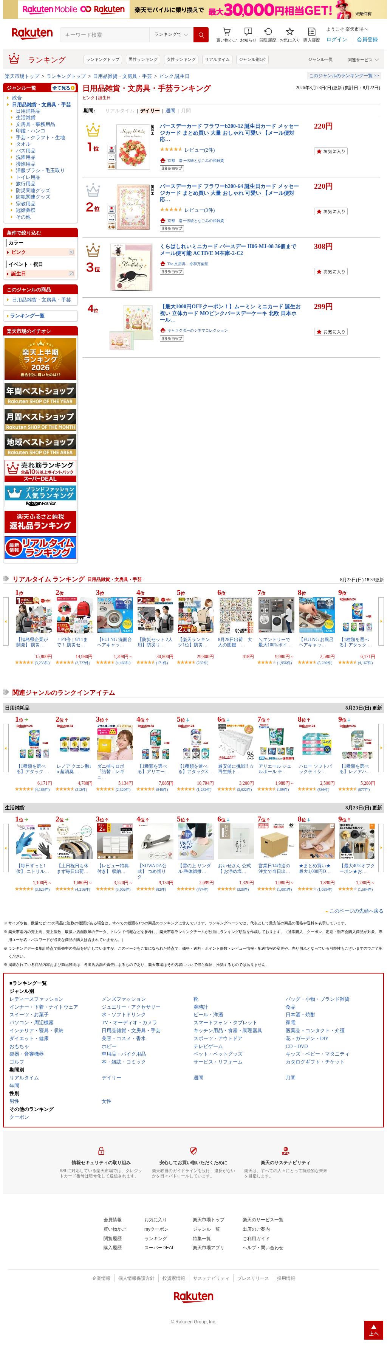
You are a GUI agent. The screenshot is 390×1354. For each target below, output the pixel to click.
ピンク (18, 252)
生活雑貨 (26, 117)
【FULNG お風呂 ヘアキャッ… (316, 642)
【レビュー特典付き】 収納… (113, 868)
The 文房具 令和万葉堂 (187, 264)
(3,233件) (42, 663)
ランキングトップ (102, 59)
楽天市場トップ (22, 76)
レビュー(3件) (199, 210)
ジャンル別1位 (252, 59)
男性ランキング (143, 59)
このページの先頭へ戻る (357, 911)
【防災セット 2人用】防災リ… (155, 642)
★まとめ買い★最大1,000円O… (315, 868)
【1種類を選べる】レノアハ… (355, 769)
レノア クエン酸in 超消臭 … (74, 769)
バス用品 (26, 151)
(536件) (323, 789)
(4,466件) (123, 663)
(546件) (162, 789)
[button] (248, 35)
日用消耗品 (28, 111)
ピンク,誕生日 (174, 76)
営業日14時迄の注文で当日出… (274, 868)
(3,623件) (42, 889)
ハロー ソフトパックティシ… (315, 769)
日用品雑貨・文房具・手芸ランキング (146, 88)
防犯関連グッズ (33, 197)
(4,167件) (365, 663)
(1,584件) (365, 889)
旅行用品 (26, 183)
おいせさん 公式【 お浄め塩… (234, 868)
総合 (17, 98)
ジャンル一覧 (320, 59)
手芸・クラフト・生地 (40, 137)
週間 (170, 110)
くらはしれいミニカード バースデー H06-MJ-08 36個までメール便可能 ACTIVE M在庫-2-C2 (228, 249)
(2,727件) (82, 663)
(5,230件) (324, 663)
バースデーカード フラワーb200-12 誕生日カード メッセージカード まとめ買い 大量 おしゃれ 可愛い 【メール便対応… (229, 132)
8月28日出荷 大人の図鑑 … (235, 642)
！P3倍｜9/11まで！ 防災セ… (72, 642)
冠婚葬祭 (26, 210)
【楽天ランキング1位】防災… (194, 642)
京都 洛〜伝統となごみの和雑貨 (195, 160)
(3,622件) (244, 789)
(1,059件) (324, 889)
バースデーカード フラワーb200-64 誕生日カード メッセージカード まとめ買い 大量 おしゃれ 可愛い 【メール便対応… (229, 192)
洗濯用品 (26, 157)
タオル (23, 144)
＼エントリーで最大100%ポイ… (275, 642)
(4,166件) (42, 789)
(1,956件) (284, 663)
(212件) (81, 789)
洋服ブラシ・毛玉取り (40, 170)
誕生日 (18, 273)
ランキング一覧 (27, 315)
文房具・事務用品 (35, 124)
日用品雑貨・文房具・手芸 (122, 76)
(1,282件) (204, 789)
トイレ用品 (28, 177)
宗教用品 (26, 204)
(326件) (243, 889)
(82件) (161, 889)
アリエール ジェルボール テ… (274, 769)
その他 (23, 217)
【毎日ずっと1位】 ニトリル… (32, 868)
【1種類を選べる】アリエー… (153, 769)
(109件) (283, 789)
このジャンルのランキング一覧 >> (344, 75)
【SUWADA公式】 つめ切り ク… (152, 871)
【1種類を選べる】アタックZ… (195, 769)
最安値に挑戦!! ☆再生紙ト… (236, 769)
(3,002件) (123, 889)
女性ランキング (181, 59)
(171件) (162, 663)
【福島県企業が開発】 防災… (32, 642)
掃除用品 (26, 164)
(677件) (364, 789)
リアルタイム (217, 59)
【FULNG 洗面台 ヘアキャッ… (114, 642)
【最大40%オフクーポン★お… (357, 868)
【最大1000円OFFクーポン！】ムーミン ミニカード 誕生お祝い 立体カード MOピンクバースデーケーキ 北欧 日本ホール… (230, 313)
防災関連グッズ (33, 190)
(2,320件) (123, 789)
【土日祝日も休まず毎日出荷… (72, 868)
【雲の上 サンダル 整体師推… (194, 868)
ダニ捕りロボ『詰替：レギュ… (110, 772)
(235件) (202, 663)
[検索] (201, 34)
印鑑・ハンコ (30, 131)
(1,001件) (284, 889)
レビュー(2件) (199, 150)
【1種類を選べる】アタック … (355, 642)
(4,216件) (82, 889)
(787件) (202, 889)
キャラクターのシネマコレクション (197, 330)
